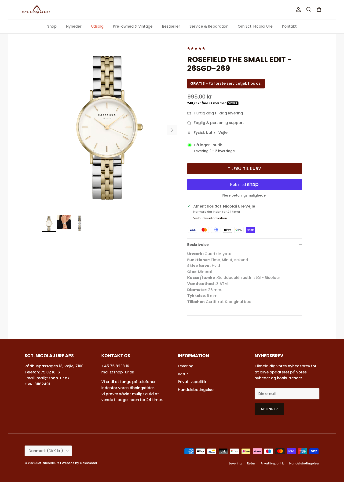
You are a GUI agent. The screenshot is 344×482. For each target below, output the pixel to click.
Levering (186, 366)
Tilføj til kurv (244, 168)
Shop (52, 26)
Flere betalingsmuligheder (244, 195)
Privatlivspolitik (192, 381)
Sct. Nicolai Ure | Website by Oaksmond (66, 463)
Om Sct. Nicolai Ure (255, 26)
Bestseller (171, 26)
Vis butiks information (210, 218)
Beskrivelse (198, 244)
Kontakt (289, 26)
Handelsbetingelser (196, 389)
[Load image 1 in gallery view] (109, 127)
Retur (183, 374)
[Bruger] (297, 9)
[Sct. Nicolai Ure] (36, 10)
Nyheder (74, 26)
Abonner (269, 409)
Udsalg (97, 26)
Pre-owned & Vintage (133, 26)
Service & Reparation (209, 26)
